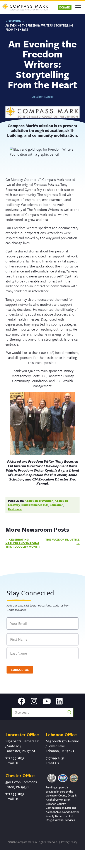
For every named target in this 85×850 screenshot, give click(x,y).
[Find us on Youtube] (46, 702)
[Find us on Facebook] (21, 702)
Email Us (12, 763)
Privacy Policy (69, 842)
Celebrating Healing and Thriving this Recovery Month (22, 543)
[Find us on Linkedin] (59, 702)
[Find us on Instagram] (34, 702)
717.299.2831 (14, 758)
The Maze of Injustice (62, 539)
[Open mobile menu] (78, 7)
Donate (64, 7)
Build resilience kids (34, 505)
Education (56, 505)
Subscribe (20, 669)
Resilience (15, 509)
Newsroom (13, 21)
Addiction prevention (39, 501)
